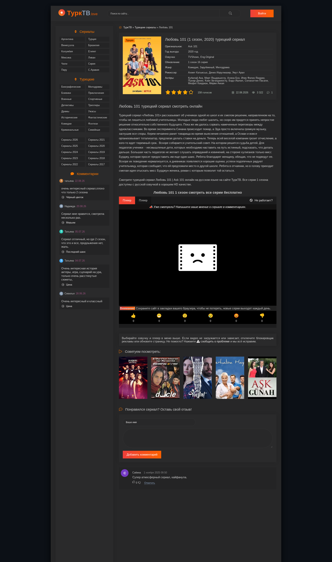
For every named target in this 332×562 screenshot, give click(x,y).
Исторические (69, 117)
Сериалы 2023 (69, 158)
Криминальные (70, 129)
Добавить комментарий (142, 454)
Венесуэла (67, 45)
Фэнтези (93, 123)
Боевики (66, 92)
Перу (64, 69)
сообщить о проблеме (215, 341)
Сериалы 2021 (96, 139)
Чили (64, 63)
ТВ (82, 13)
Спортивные (95, 99)
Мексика (66, 57)
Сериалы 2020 (96, 145)
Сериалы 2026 (69, 139)
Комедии (66, 123)
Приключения (96, 92)
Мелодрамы (95, 86)
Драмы (65, 111)
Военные (66, 99)
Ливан (91, 57)
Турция (92, 39)
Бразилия (93, 45)
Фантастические (97, 117)
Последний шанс (76, 252)
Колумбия (67, 51)
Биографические (71, 86)
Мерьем (70, 222)
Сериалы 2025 (69, 145)
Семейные (94, 129)
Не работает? (264, 200)
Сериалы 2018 (96, 158)
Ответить (149, 482)
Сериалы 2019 (96, 152)
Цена (69, 284)
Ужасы (92, 111)
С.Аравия (93, 69)
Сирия (91, 63)
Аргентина (67, 39)
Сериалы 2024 (69, 152)
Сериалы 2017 (96, 164)
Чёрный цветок (74, 197)
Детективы (67, 105)
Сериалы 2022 (69, 164)
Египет (92, 51)
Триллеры (94, 105)
